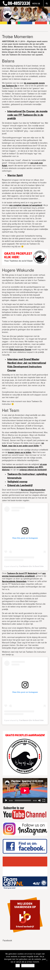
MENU (35, 3)
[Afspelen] (6, 800)
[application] (25, 790)
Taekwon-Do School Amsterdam (15, 3)
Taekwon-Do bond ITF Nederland (22, 573)
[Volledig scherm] (44, 800)
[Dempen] (39, 800)
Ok (18, 966)
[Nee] (46, 960)
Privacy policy (27, 966)
